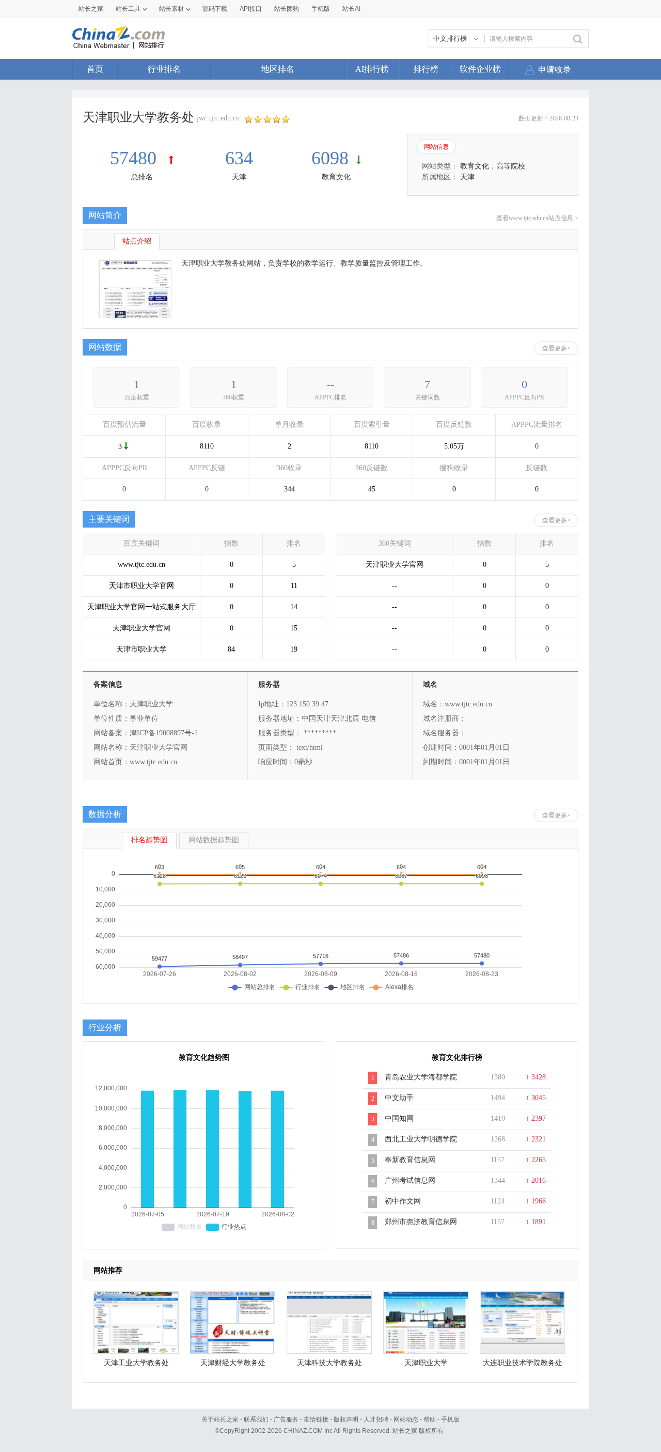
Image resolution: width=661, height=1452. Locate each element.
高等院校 (510, 166)
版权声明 (346, 1419)
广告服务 (286, 1419)
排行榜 (426, 69)
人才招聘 (376, 1419)
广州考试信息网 (410, 1180)
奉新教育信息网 (410, 1160)
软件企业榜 (480, 69)
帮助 (429, 1419)
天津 (239, 177)
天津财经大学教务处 (232, 1363)
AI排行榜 (372, 69)
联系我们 (256, 1419)
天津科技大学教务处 (329, 1363)
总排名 (142, 177)
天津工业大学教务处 (136, 1363)
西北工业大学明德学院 (421, 1139)
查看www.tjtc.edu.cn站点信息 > (537, 218)
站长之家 (90, 8)
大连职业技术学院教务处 (522, 1363)
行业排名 (164, 69)
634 (239, 158)
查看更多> (556, 348)
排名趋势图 (149, 840)
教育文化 (336, 177)
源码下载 (214, 8)
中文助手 (399, 1098)
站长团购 (286, 8)
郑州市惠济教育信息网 (421, 1222)
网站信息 (436, 146)
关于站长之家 (220, 1419)
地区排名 (277, 69)
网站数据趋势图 (213, 840)
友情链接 (316, 1419)
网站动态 (406, 1419)
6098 (330, 158)
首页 (95, 69)
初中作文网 (403, 1201)
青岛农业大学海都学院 (421, 1077)
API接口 (251, 8)
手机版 (450, 1419)
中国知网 (399, 1118)
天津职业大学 (426, 1363)
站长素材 (171, 8)
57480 (135, 158)
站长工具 (128, 8)
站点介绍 (136, 241)
